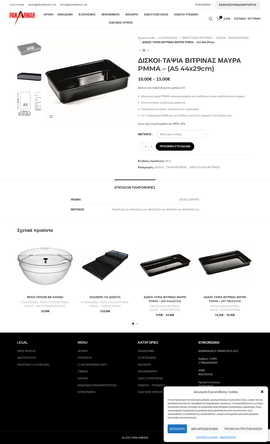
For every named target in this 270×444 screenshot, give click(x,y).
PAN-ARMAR (140, 437)
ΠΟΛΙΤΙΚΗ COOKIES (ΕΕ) (33, 364)
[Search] (211, 19)
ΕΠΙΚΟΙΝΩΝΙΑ (86, 392)
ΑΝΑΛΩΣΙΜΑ (146, 351)
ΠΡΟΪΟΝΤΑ (85, 357)
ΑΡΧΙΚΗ (83, 351)
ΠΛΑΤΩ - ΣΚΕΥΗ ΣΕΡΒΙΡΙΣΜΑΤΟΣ (45, 306)
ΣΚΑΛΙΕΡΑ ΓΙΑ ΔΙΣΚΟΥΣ (105, 297)
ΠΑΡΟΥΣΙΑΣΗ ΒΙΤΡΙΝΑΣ (197, 37)
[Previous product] (140, 50)
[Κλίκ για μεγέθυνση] (51, 117)
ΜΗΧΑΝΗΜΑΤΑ (147, 371)
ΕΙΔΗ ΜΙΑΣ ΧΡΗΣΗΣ (150, 392)
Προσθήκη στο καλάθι (175, 146)
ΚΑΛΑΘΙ (83, 378)
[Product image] (105, 266)
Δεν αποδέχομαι (204, 429)
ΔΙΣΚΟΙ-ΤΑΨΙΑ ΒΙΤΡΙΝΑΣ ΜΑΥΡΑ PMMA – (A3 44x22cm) (165, 299)
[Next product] (148, 50)
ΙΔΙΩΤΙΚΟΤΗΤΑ (228, 437)
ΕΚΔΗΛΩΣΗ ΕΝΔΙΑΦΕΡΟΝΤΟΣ (237, 4)
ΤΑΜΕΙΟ (83, 371)
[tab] (135, 186)
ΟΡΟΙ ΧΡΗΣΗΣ (26, 351)
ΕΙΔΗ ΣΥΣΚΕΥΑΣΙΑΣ (150, 378)
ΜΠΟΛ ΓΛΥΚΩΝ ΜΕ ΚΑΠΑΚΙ (45, 297)
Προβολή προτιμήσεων (243, 429)
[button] (262, 392)
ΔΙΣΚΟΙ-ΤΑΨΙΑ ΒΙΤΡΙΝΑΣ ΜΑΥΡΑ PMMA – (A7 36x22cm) (225, 299)
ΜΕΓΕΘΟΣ (144, 134)
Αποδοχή (177, 429)
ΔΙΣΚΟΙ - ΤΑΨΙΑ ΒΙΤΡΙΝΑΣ (232, 37)
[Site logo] (22, 18)
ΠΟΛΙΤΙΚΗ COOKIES (207, 437)
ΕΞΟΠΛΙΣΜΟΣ (168, 37)
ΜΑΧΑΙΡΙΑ (144, 364)
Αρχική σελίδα (146, 37)
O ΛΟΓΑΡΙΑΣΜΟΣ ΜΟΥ (92, 364)
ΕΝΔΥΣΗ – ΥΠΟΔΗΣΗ (151, 385)
